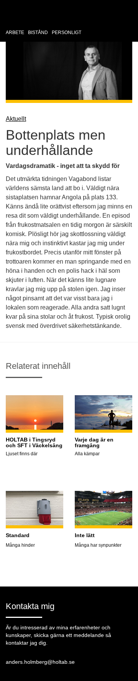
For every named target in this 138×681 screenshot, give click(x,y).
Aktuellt (16, 119)
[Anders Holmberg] (38, 18)
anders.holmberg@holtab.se (40, 662)
